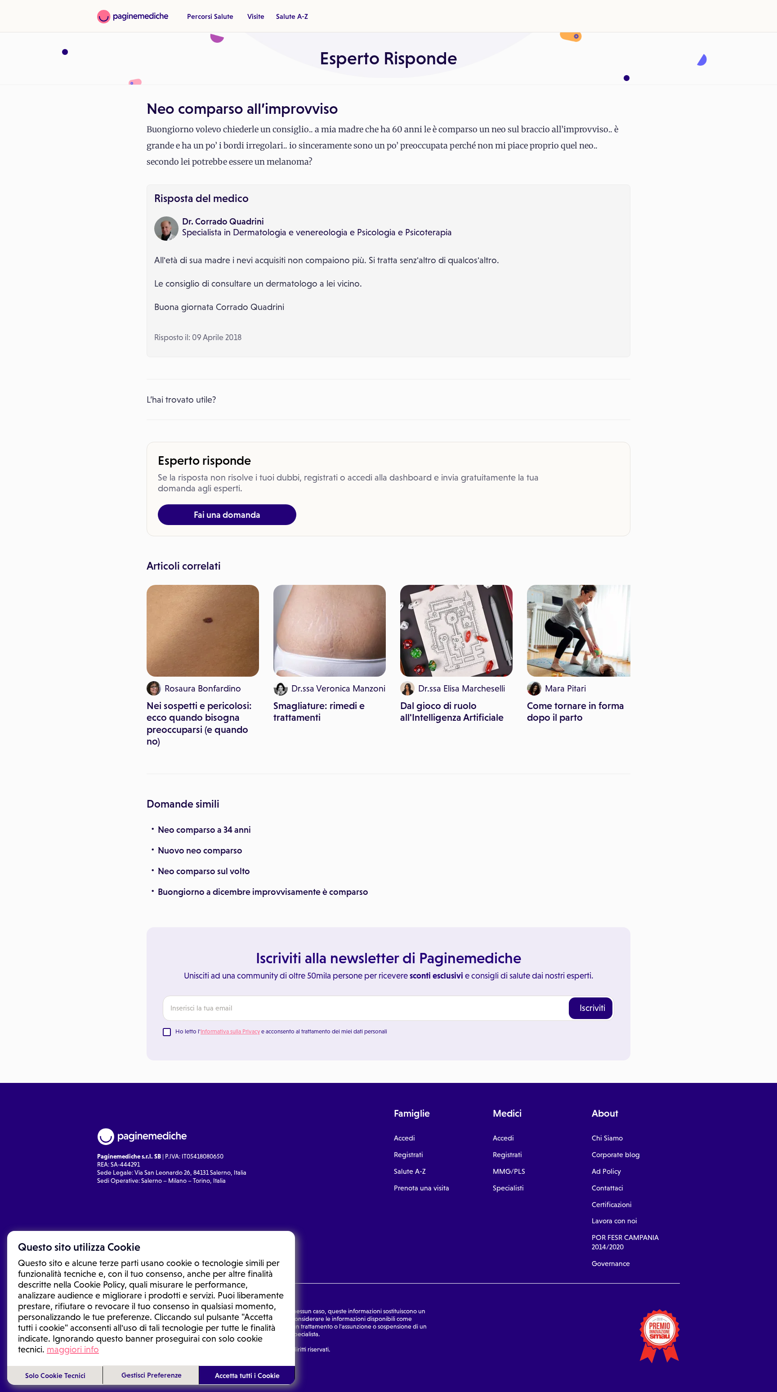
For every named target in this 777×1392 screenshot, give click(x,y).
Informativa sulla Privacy (230, 1031)
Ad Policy (606, 1171)
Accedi (404, 1138)
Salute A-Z (292, 16)
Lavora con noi (614, 1221)
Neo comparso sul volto (204, 871)
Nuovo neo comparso (200, 850)
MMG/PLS (509, 1171)
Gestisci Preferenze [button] (151, 1375)
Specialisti (508, 1188)
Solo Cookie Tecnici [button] (55, 1375)
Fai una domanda (227, 515)
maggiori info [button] (73, 1349)
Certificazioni (612, 1204)
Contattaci (607, 1188)
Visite (255, 16)
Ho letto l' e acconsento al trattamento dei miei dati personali (281, 1031)
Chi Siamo (607, 1138)
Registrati (408, 1155)
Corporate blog (616, 1155)
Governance (611, 1263)
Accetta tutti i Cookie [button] (247, 1375)
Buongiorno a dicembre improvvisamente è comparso (263, 892)
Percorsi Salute (210, 16)
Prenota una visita (421, 1188)
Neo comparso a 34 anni (204, 830)
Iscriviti (592, 1008)
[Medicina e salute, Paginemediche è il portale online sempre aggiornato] (132, 16)
